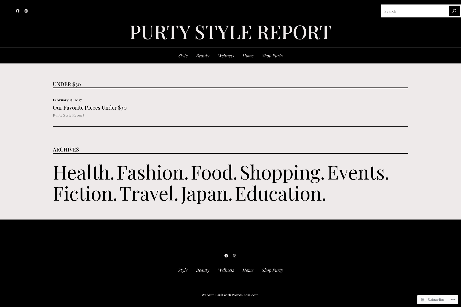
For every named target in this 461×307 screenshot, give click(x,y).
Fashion (150, 171)
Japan (204, 192)
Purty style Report (230, 31)
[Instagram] (26, 11)
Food (212, 171)
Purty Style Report (68, 115)
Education (278, 192)
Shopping (280, 171)
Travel (147, 192)
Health (81, 171)
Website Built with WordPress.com (230, 294)
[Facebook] (17, 11)
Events (356, 171)
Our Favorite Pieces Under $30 (90, 107)
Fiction (83, 192)
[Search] (454, 11)
